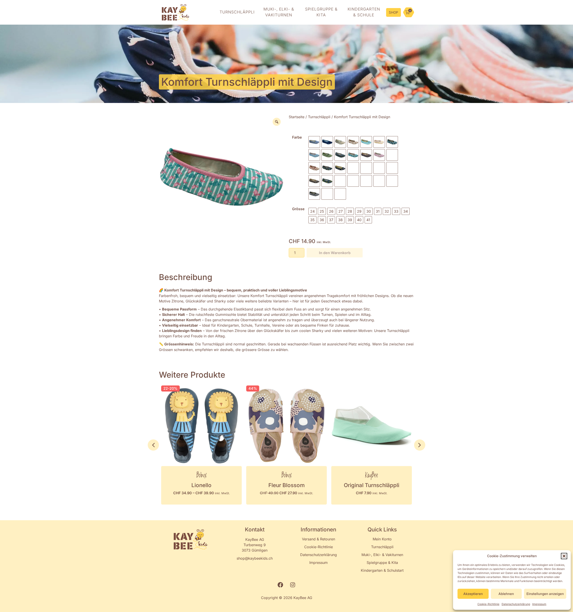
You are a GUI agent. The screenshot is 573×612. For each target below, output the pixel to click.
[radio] (314, 142)
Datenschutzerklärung (516, 604)
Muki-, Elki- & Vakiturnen (382, 554)
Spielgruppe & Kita (382, 562)
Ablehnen (506, 594)
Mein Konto (382, 539)
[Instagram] (292, 585)
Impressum (539, 604)
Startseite (296, 117)
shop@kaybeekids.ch (255, 558)
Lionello (201, 485)
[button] (564, 556)
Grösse (298, 209)
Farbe (297, 137)
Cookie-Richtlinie (488, 604)
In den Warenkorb (335, 252)
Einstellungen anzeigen (545, 594)
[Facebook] (280, 585)
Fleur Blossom (286, 485)
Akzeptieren (473, 594)
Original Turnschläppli (371, 485)
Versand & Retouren (318, 539)
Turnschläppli (319, 117)
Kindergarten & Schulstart (382, 570)
